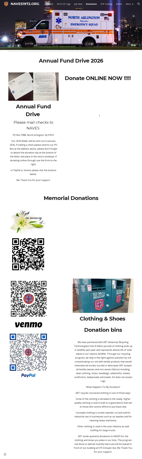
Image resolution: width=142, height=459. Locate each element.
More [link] (128, 3)
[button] (138, 4)
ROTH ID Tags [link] (64, 3)
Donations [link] (91, 3)
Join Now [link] (78, 3)
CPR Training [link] (106, 3)
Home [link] (50, 3)
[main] (71, 61)
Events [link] (119, 3)
